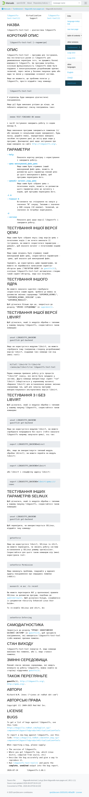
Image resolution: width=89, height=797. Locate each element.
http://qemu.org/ (15, 684)
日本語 (70, 78)
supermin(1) (47, 307)
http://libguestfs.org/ (44, 144)
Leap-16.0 (71, 53)
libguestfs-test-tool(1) (25, 763)
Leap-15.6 (71, 58)
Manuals (7, 9)
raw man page (72, 29)
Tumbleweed (18, 9)
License (79, 792)
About (29, 3)
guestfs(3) (49, 268)
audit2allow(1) (14, 598)
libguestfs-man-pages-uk (34, 9)
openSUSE (21, 3)
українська (71, 83)
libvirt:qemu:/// (46, 482)
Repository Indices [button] (40, 3)
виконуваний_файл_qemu (22, 164)
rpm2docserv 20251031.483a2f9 (62, 792)
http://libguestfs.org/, (32, 681)
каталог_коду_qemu (21, 181)
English (70, 72)
